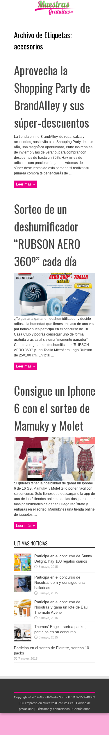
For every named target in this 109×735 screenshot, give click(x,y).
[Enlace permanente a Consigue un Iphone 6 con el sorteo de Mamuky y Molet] (54, 479)
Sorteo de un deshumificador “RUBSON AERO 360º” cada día (47, 235)
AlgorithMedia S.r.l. (52, 697)
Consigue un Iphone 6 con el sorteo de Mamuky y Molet (54, 408)
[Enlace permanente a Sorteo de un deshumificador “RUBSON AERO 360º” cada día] (54, 315)
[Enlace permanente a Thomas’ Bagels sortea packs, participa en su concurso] (22, 640)
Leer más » (25, 184)
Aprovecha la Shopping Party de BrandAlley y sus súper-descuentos (52, 96)
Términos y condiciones (53, 709)
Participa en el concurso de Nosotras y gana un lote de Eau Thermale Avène (60, 607)
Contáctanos (81, 709)
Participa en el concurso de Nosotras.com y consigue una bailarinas (59, 582)
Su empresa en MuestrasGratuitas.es (47, 703)
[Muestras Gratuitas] (54, 10)
